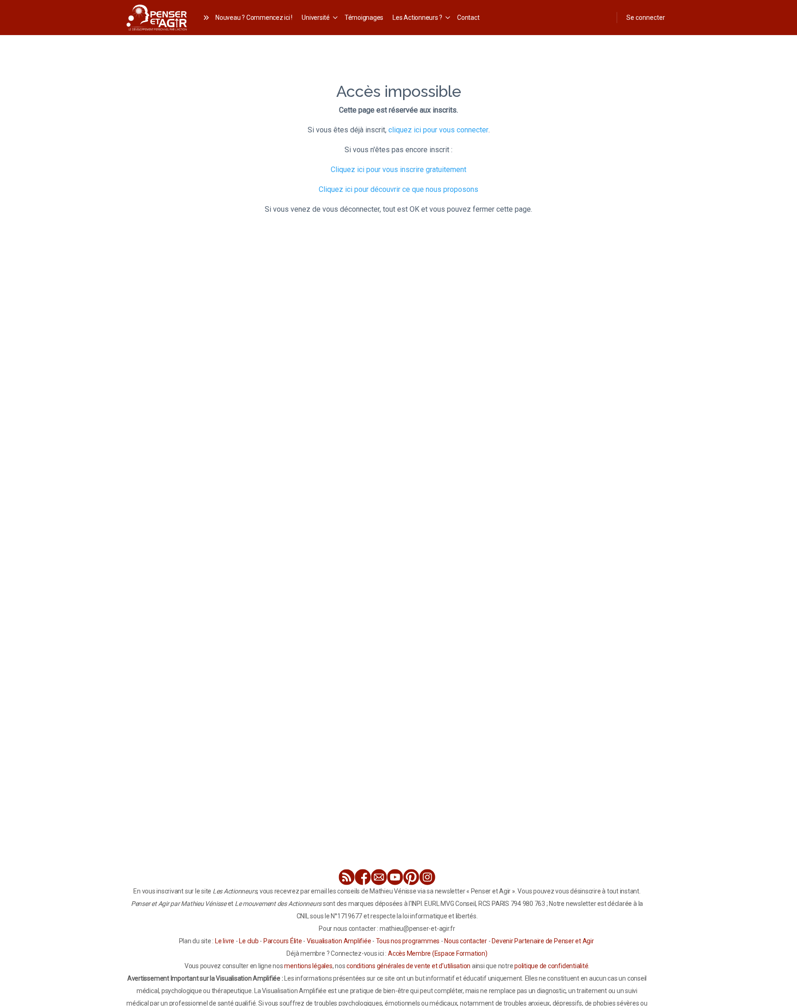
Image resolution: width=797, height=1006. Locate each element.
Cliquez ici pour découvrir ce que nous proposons (398, 189)
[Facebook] (363, 877)
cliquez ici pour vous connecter (438, 129)
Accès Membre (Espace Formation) (438, 953)
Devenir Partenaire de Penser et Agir (543, 941)
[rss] (347, 877)
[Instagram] (427, 877)
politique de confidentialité (551, 966)
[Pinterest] (411, 877)
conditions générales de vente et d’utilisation (408, 966)
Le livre (224, 941)
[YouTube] (395, 877)
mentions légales (308, 966)
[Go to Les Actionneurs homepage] (156, 16)
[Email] (379, 877)
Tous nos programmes (408, 941)
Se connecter (645, 17)
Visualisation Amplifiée (339, 941)
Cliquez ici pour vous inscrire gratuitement (398, 169)
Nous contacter (465, 941)
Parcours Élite (282, 941)
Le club (248, 941)
